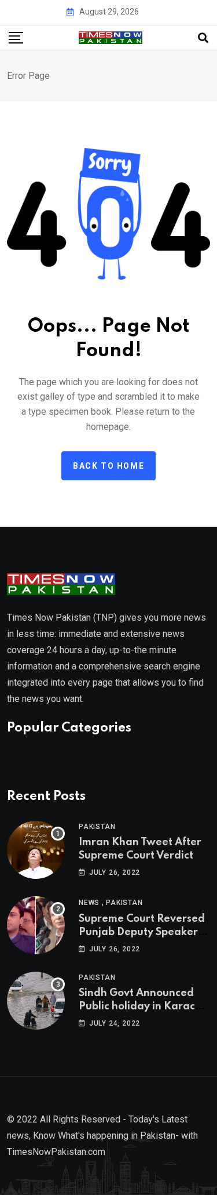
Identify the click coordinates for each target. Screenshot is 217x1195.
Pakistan (97, 827)
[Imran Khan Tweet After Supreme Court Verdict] (36, 850)
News (89, 903)
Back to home (108, 465)
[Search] (203, 38)
